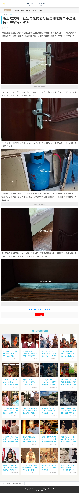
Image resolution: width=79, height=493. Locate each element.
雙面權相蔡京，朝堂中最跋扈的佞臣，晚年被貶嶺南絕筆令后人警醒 (29, 353)
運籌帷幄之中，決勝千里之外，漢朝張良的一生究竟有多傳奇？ (68, 410)
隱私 (20, 483)
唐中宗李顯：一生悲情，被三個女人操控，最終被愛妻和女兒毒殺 (68, 439)
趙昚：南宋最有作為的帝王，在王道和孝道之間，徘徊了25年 (49, 439)
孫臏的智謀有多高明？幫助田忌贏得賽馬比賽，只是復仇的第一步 (10, 467)
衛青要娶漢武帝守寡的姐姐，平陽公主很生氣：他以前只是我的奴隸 (10, 410)
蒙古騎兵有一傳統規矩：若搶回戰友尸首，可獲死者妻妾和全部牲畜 (28, 10)
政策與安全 (12, 483)
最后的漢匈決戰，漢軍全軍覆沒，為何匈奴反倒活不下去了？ (49, 353)
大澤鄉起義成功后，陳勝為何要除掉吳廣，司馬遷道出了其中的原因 (68, 353)
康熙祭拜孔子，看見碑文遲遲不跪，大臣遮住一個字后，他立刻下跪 (68, 382)
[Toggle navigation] (76, 4)
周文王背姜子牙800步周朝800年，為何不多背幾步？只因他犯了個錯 (29, 467)
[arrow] (9, 4)
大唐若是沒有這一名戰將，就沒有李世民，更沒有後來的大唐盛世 (10, 382)
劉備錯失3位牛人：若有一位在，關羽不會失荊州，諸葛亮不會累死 (49, 382)
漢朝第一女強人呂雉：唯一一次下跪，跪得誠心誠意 (29, 382)
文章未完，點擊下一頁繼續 (39, 309)
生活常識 (10, 14)
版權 (23, 483)
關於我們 (6, 483)
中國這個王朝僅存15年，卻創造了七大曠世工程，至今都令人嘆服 (49, 410)
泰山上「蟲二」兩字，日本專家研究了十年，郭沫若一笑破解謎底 (68, 467)
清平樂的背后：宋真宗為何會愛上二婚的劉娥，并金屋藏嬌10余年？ (10, 439)
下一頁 (39, 315)
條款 (17, 483)
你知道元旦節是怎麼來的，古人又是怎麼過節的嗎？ (49, 467)
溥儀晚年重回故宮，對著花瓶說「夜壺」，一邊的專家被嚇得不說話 (29, 439)
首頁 (4, 14)
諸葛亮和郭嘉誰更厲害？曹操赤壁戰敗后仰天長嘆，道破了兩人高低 (29, 410)
